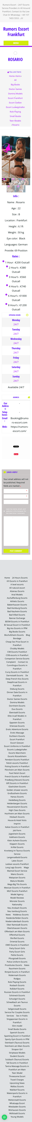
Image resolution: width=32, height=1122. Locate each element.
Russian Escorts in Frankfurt (17, 992)
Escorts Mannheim (17, 753)
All (15, 80)
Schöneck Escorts (17, 995)
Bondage (17, 638)
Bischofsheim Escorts (14, 635)
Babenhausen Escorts (17, 604)
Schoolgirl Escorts (17, 999)
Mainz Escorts (17, 874)
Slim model (17, 1025)
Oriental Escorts (17, 941)
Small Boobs (15, 116)
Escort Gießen (15, 102)
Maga (26, 867)
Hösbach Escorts (17, 817)
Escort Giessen (17, 742)
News (8, 914)
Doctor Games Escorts (17, 699)
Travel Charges (17, 1079)
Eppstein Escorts (17, 722)
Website (8, 501)
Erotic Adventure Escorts (17, 729)
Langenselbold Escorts (17, 857)
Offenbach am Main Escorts (17, 931)
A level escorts (17, 584)
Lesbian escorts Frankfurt (17, 864)
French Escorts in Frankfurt (17, 776)
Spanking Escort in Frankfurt (17, 1036)
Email (7, 496)
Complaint (11, 662)
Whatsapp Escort (17, 1103)
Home (11, 76)
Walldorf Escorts (17, 1089)
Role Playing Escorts (17, 982)
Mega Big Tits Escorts (17, 884)
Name (7, 490)
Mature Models (17, 881)
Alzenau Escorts (17, 591)
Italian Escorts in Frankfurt (17, 827)
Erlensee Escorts (17, 726)
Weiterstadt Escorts (17, 1100)
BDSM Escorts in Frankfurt (17, 621)
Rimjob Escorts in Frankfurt (17, 972)
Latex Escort (17, 860)
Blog (28, 635)
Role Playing (15, 111)
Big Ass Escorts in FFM (17, 628)
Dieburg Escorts (17, 689)
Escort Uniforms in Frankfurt (17, 746)
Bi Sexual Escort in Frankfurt (17, 625)
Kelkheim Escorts (17, 837)
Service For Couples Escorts (17, 1012)
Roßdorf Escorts (17, 988)
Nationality (17, 904)
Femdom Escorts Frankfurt (17, 759)
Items (18, 76)
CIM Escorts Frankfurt (17, 652)
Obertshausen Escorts (17, 928)
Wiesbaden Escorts (17, 1106)
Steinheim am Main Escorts (17, 1046)
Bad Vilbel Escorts (17, 614)
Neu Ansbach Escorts (17, 908)
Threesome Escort (17, 1076)
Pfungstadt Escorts (17, 958)
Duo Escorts (17, 709)
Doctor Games (15, 89)
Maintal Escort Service (17, 871)
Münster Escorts (17, 901)
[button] (4, 1117)
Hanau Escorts (17, 796)
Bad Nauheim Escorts (17, 611)
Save (17, 454)
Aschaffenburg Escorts (17, 598)
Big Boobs (15, 84)
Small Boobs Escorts (17, 1029)
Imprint (17, 823)
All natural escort (17, 588)
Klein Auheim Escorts (17, 840)
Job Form (17, 830)
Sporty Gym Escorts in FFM (17, 1039)
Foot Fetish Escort (17, 773)
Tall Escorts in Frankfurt (17, 1063)
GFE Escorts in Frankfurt (17, 783)
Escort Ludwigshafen (15, 107)
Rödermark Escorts (17, 975)
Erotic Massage (17, 732)
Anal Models (17, 594)
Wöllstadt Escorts (17, 1113)
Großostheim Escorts (17, 793)
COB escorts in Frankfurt (17, 655)
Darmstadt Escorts (14, 675)
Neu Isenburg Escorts (17, 911)
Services (10, 1015)
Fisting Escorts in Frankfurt (17, 766)
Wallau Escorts (17, 1086)
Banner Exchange (17, 618)
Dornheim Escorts (17, 705)
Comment (9, 518)
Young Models (17, 1116)
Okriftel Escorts (17, 938)
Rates (26, 965)
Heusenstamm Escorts (17, 807)
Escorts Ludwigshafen (17, 749)
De (26, 675)
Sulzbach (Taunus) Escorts (17, 1059)
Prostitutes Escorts (13, 965)
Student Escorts (17, 1056)
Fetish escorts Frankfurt (17, 763)
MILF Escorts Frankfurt (17, 891)
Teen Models (15, 120)
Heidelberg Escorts (17, 800)
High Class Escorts (17, 810)
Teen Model (17, 1073)
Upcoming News (17, 1083)
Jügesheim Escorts (17, 833)
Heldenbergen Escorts (17, 803)
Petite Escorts (17, 955)
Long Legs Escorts (13, 867)
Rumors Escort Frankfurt (16, 31)
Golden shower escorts (17, 790)
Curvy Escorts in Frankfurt (17, 672)
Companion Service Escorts (17, 658)
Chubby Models (17, 648)
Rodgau (17, 978)
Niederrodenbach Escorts (17, 921)
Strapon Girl (17, 1049)
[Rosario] (6, 181)
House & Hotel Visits (17, 820)
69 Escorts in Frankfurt (17, 581)
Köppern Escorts (17, 844)
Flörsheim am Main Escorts (17, 769)
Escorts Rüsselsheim (17, 756)
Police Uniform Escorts (17, 961)
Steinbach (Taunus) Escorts (17, 1042)
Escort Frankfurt (15, 98)
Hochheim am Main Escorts (17, 813)
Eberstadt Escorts (17, 712)
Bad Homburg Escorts (17, 608)
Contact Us (23, 662)
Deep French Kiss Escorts (17, 678)
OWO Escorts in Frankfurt (17, 945)
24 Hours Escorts (20, 577)
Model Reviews (17, 897)
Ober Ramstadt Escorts (17, 924)
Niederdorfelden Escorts (17, 918)
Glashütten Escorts (17, 786)
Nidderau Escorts (21, 914)
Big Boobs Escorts (17, 631)
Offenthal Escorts (17, 935)
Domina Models (15, 93)
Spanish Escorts (17, 1032)
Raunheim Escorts (17, 968)
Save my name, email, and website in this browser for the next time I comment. (16, 511)
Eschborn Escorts (17, 736)
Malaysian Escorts (17, 877)
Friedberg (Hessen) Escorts (17, 780)
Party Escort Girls (17, 948)
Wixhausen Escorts (17, 1110)
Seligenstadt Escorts (17, 1009)
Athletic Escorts (17, 601)
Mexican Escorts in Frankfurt (17, 887)
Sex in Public (22, 1015)
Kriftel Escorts (17, 847)
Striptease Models (17, 1052)
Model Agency (17, 894)
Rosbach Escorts (17, 985)
